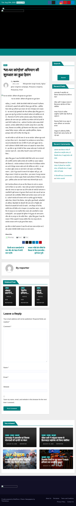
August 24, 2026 (12, 443)
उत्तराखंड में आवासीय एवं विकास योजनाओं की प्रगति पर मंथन (63, 95)
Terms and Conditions (67, 498)
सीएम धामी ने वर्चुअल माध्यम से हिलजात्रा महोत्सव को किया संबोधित (62, 104)
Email (6, 377)
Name (6, 367)
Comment (7, 326)
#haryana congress (35, 87)
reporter (16, 81)
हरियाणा (5, 65)
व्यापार (48, 457)
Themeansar (5, 501)
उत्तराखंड (7, 435)
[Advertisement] (38, 31)
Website (6, 387)
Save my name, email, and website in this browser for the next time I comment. (25, 401)
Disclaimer (56, 498)
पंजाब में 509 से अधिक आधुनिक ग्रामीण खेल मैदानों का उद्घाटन (63, 114)
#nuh (21, 90)
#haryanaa (14, 90)
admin (56, 149)
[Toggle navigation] (72, 52)
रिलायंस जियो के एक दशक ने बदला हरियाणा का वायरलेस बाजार (62, 123)
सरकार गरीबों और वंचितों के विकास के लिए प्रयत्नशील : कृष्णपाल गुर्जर (36, 250)
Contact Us (70, 502)
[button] (64, 52)
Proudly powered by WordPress (10, 499)
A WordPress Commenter (63, 175)
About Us (48, 498)
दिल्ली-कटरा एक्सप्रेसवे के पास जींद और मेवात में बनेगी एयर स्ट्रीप (14, 250)
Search (57, 64)
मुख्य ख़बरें (17, 435)
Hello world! (60, 178)
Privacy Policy (61, 502)
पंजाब (6, 457)
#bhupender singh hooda (31, 84)
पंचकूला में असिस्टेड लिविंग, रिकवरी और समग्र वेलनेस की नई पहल (62, 133)
